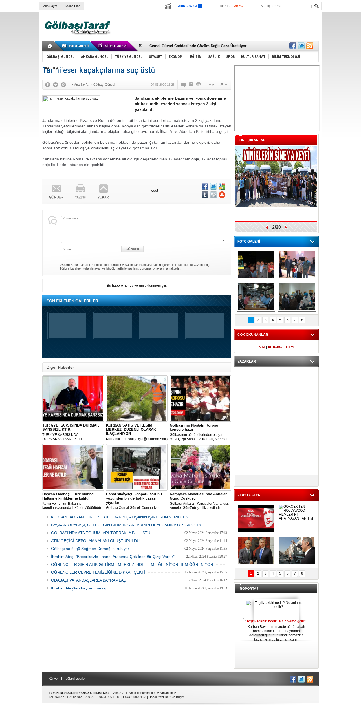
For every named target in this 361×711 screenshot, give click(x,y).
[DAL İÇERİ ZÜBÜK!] (256, 550)
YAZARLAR (246, 361)
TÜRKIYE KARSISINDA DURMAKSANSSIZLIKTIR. (70, 432)
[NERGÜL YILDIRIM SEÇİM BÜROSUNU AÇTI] (297, 297)
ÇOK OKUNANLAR (252, 335)
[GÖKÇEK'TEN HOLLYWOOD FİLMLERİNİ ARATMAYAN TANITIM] (297, 518)
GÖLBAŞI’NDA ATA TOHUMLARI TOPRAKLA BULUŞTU (100, 533)
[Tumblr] (205, 194)
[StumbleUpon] (222, 194)
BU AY (290, 347)
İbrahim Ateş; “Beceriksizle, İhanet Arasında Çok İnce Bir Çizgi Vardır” (113, 556)
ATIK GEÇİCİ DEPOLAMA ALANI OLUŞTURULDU (95, 540)
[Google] (65, 84)
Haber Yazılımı (159, 697)
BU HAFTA (275, 347)
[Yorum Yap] (183, 84)
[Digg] (213, 194)
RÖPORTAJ (249, 589)
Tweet (153, 191)
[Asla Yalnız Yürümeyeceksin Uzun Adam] (256, 518)
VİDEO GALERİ (249, 495)
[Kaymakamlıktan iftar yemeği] (297, 264)
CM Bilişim (177, 697)
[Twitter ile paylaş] (301, 45)
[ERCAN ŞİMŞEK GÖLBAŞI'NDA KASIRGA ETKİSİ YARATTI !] (297, 550)
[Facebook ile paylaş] (292, 45)
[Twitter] (57, 84)
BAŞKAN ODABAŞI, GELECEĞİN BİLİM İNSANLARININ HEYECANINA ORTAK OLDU (126, 525)
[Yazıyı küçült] (211, 84)
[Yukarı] (103, 191)
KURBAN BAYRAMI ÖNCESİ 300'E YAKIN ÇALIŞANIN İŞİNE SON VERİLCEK (119, 517)
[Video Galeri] (112, 46)
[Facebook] (49, 84)
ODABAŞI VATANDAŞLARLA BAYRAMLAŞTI (90, 580)
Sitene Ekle (72, 6)
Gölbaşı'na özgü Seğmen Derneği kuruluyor (90, 548)
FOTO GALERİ (248, 242)
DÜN (262, 347)
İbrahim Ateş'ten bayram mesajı (79, 588)
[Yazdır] (198, 84)
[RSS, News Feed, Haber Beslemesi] (309, 45)
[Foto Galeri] (76, 46)
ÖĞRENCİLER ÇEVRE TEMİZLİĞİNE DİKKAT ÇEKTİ (98, 572)
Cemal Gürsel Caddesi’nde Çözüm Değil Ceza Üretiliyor (197, 45)
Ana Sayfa (50, 6)
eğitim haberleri (76, 678)
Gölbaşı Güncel (104, 84)
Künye (53, 678)
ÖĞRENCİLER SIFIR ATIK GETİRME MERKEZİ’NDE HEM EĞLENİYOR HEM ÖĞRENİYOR (132, 564)
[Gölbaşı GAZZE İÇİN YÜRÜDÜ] (256, 264)
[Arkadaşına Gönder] (191, 84)
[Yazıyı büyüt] (223, 84)
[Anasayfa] (50, 46)
